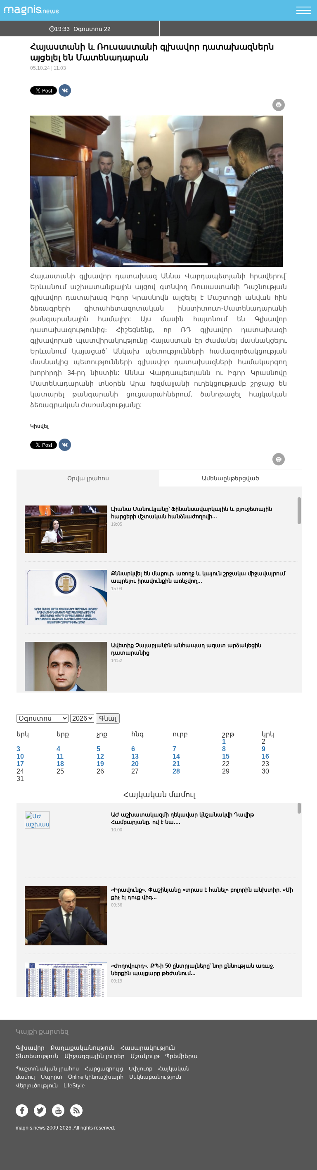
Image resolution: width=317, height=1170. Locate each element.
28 (176, 771)
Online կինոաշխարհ (95, 1077)
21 (176, 763)
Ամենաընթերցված (230, 478)
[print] (278, 105)
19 (100, 763)
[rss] (76, 1110)
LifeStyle (74, 1085)
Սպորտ (51, 1077)
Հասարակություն (148, 1047)
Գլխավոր (30, 1047)
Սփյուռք (140, 1069)
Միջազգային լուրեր (94, 1056)
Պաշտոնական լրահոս (47, 1069)
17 (20, 763)
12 (100, 756)
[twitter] (40, 1110)
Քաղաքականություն (82, 1047)
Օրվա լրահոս (88, 478)
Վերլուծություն (37, 1085)
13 (135, 756)
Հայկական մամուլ (159, 794)
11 (60, 756)
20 (135, 763)
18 (60, 763)
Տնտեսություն (37, 1056)
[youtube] (58, 1110)
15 (225, 756)
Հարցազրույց (104, 1069)
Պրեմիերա (181, 1056)
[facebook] (22, 1110)
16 (265, 756)
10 (20, 756)
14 (176, 756)
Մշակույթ (144, 1056)
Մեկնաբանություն (155, 1077)
